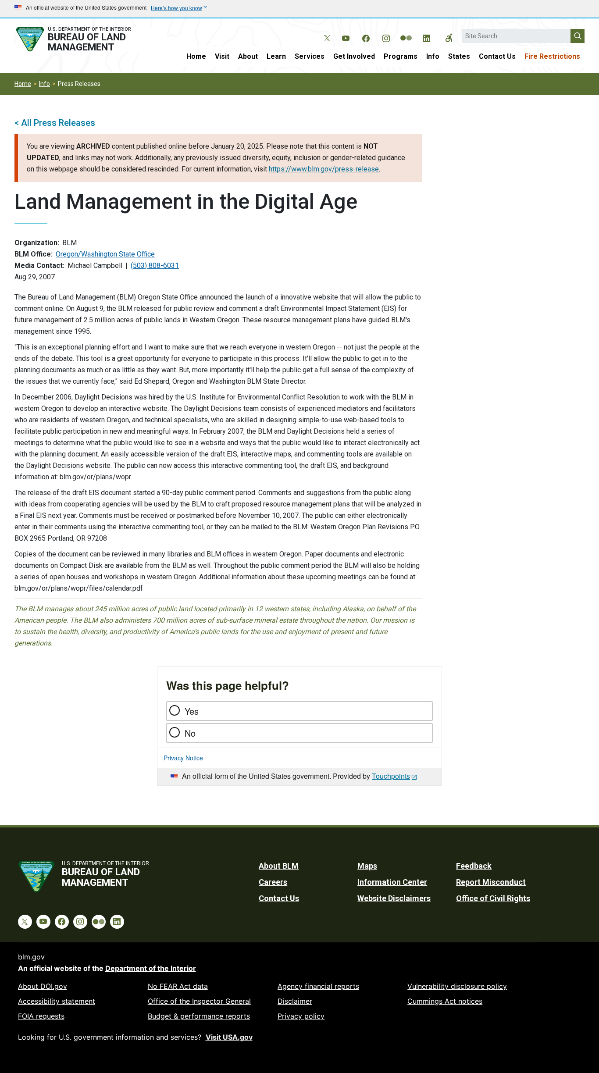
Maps (367, 865)
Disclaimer (295, 1001)
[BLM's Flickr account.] (406, 32)
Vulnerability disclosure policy (457, 986)
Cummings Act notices (444, 1001)
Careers (273, 882)
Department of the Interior (150, 968)
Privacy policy (301, 1016)
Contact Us (497, 56)
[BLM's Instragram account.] (386, 37)
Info (432, 56)
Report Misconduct (491, 882)
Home (196, 56)
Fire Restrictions (552, 56)
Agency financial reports (318, 986)
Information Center (392, 882)
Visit (222, 56)
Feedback (474, 865)
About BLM (279, 865)
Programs (400, 56)
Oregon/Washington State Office (105, 254)
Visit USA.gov (229, 1037)
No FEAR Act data (178, 986)
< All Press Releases (54, 123)
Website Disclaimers (394, 898)
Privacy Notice (183, 757)
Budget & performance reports (199, 1016)
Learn (276, 56)
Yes (192, 711)
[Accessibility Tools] (449, 37)
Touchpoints (391, 776)
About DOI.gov (42, 986)
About (248, 56)
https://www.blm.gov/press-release (324, 169)
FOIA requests (41, 1016)
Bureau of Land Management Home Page (83, 39)
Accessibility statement (56, 1001)
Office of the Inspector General (199, 1001)
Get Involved (354, 56)
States (459, 56)
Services (309, 56)
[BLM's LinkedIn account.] (426, 37)
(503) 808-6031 (155, 265)
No (190, 733)
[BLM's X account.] (325, 32)
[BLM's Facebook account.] (366, 37)
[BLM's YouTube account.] (346, 37)
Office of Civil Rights (493, 898)
